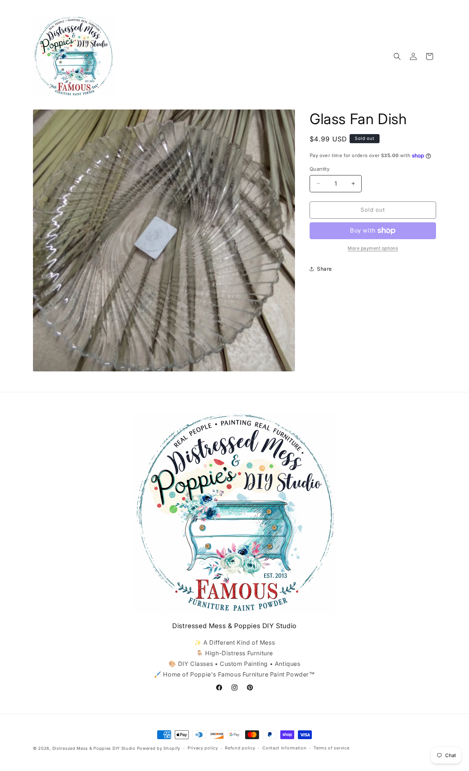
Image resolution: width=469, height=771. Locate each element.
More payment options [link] (373, 248)
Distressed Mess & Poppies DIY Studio (94, 748)
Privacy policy (203, 747)
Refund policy (240, 747)
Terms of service (331, 747)
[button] (397, 56)
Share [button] (324, 269)
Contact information (284, 747)
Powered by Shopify (159, 748)
